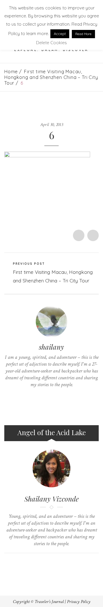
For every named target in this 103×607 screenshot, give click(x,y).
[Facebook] (42, 395)
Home (11, 71)
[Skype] (51, 395)
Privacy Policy (78, 602)
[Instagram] (69, 395)
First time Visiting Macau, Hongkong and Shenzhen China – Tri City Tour (51, 77)
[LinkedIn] (60, 395)
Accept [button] (60, 33)
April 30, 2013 (51, 125)
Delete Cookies (51, 42)
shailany (51, 346)
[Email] (57, 562)
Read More (83, 34)
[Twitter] (33, 395)
